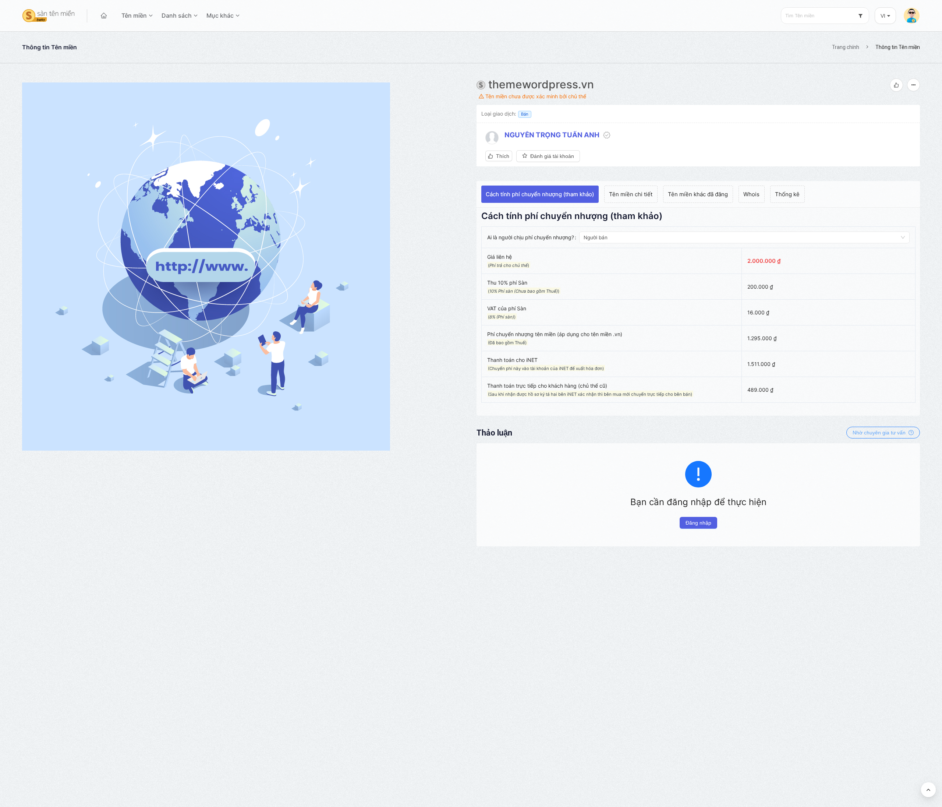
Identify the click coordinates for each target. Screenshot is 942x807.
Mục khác (220, 15)
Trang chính (845, 47)
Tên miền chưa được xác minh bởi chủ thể (535, 96)
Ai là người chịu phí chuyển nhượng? (530, 237)
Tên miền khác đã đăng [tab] (698, 194)
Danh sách (177, 15)
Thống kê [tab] (787, 194)
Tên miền (134, 15)
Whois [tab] (751, 194)
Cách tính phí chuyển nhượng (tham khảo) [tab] (540, 194)
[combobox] (825, 15)
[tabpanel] (698, 310)
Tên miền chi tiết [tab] (630, 194)
